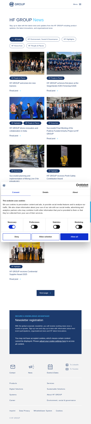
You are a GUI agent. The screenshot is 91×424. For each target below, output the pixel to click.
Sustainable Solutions (56, 389)
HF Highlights (69, 39)
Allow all (74, 237)
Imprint (12, 411)
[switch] (34, 227)
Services (50, 383)
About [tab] (75, 192)
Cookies (59, 411)
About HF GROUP (54, 395)
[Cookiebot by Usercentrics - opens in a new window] (78, 185)
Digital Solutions (16, 389)
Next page (44, 293)
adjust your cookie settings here (52, 341)
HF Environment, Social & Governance (43, 39)
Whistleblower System (43, 411)
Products (13, 383)
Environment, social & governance (61, 400)
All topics (18, 39)
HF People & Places (36, 46)
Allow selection (45, 237)
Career (12, 400)
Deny (17, 237)
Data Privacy (24, 411)
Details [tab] (45, 192)
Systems (13, 395)
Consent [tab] (15, 192)
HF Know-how (16, 46)
